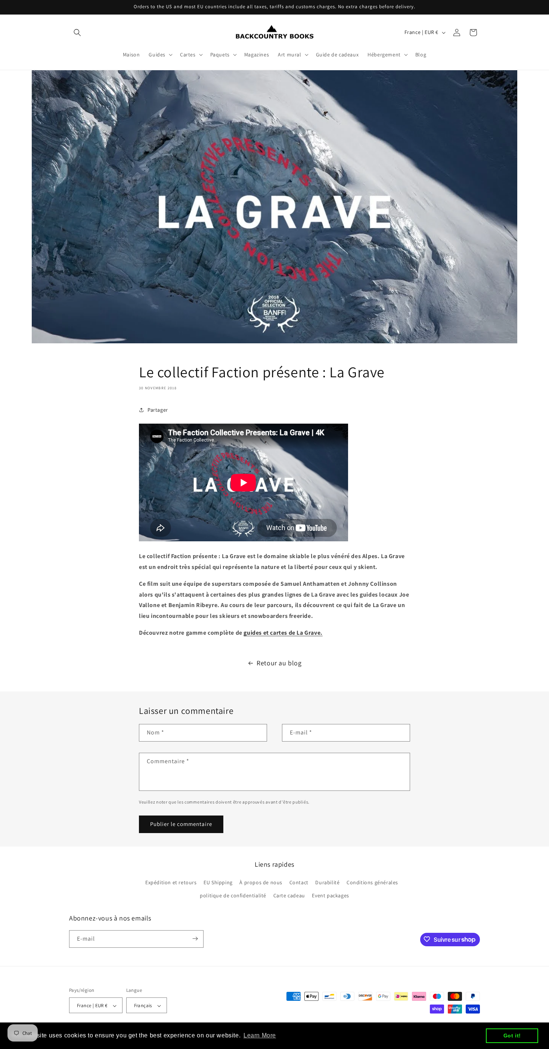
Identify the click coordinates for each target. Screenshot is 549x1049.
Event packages (330, 895)
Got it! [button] (512, 1036)
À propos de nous (260, 882)
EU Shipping (218, 882)
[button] (77, 32)
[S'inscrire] (195, 938)
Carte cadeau (289, 895)
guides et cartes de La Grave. (283, 633)
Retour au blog (279, 663)
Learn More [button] (260, 1035)
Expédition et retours (171, 882)
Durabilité (327, 882)
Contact (298, 882)
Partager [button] (158, 409)
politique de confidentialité (233, 895)
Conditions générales (372, 882)
